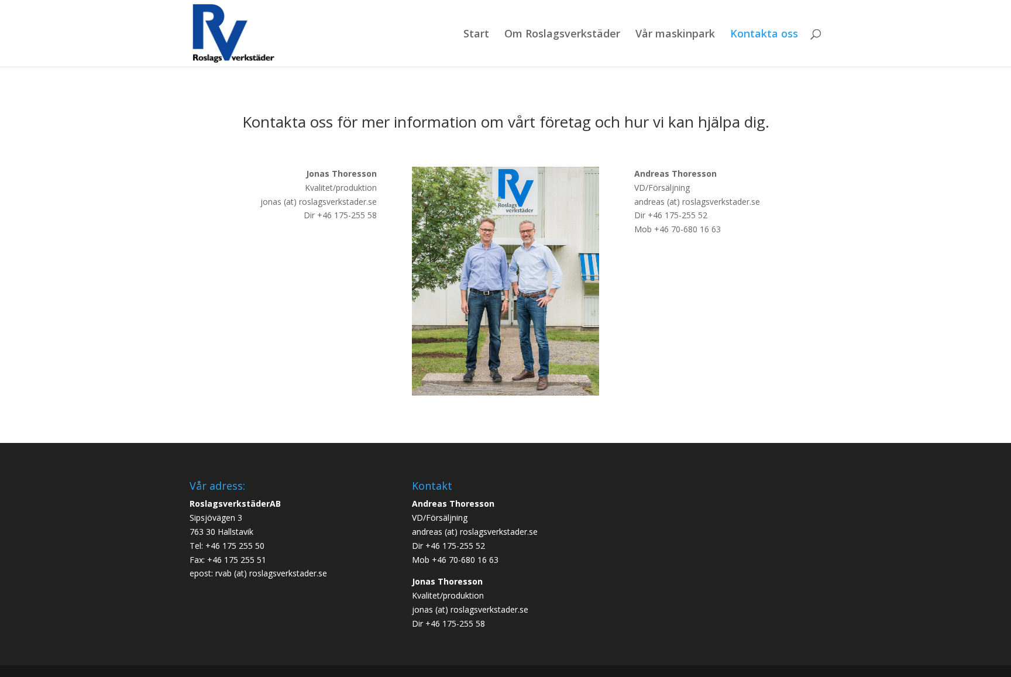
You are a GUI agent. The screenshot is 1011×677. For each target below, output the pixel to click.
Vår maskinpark (675, 34)
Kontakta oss (764, 34)
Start (476, 34)
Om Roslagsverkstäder (562, 34)
